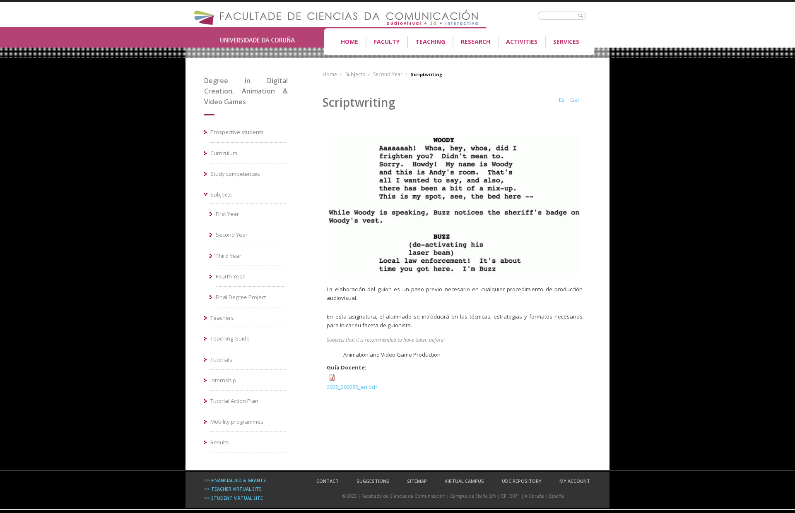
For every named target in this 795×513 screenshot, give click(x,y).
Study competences (235, 173)
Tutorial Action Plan (234, 401)
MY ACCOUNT (574, 481)
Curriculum (223, 153)
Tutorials (221, 359)
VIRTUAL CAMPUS (464, 481)
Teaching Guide (230, 338)
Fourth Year (230, 276)
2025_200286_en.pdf (352, 387)
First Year (227, 214)
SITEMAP (417, 481)
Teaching (426, 43)
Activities (521, 42)
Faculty (383, 43)
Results (219, 442)
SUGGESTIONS (373, 481)
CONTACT (327, 481)
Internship (223, 380)
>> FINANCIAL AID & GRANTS (235, 480)
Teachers (222, 317)
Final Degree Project (241, 297)
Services (566, 42)
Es (562, 99)
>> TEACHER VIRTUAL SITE (233, 489)
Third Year (228, 255)
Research (475, 42)
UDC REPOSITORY (522, 481)
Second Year (232, 234)
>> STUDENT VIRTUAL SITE (233, 498)
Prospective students (237, 132)
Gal (574, 99)
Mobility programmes (236, 421)
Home (349, 42)
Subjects (221, 194)
